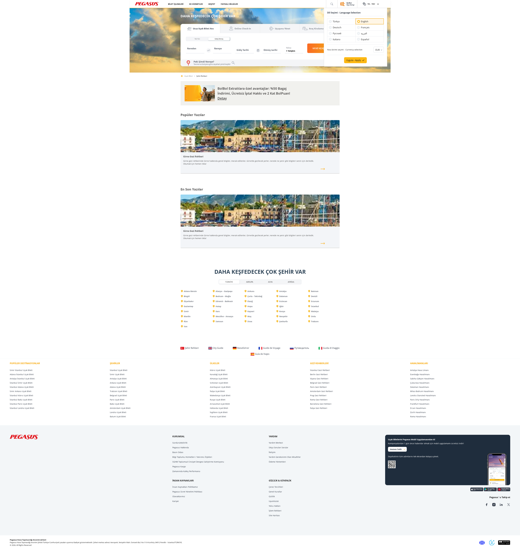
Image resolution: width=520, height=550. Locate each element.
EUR (377, 49)
